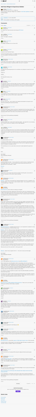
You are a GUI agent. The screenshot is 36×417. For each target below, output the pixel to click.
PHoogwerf (5, 349)
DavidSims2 (5, 81)
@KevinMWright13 (24, 261)
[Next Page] (33, 25)
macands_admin (5, 322)
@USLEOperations (4, 189)
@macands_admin (8, 358)
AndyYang (5, 27)
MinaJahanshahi (6, 170)
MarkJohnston (5, 59)
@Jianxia (2, 166)
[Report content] (34, 7)
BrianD (4, 99)
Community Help (3, 402)
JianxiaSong (5, 187)
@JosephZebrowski (4, 340)
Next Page (18, 383)
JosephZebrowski (6, 311)
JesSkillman (5, 34)
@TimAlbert (21, 30)
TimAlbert (4, 9)
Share (2, 14)
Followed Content (3, 401)
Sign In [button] (18, 391)
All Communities (3, 397)
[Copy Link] (17, 10)
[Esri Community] (5, 1)
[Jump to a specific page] (34, 25)
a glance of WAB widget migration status (20, 340)
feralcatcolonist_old (6, 199)
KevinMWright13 (6, 137)
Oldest (5, 25)
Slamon (4, 91)
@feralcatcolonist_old (5, 226)
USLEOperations (5, 159)
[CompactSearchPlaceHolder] (33, 1)
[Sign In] (34, 1)
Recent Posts (3, 398)
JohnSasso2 (5, 119)
